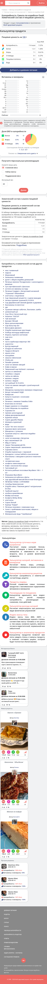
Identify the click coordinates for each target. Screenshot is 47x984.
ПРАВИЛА (16, 957)
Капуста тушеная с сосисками (17, 397)
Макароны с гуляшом (14, 431)
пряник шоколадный (13, 413)
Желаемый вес (7, 180)
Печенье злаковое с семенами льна (19, 507)
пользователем (22, 23)
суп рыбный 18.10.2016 (14, 383)
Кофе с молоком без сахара (16, 466)
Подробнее (21, 245)
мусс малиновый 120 (13, 440)
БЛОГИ (6, 918)
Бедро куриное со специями (16, 406)
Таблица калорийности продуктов (20, 10)
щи (6, 307)
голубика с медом (12, 374)
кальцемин (9, 355)
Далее (23, 190)
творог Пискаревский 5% (15, 445)
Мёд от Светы (10, 443)
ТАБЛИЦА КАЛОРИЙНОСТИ (12, 930)
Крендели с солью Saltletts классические (21, 454)
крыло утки (9, 353)
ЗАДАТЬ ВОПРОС (9, 953)
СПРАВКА (7, 946)
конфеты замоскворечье (15, 463)
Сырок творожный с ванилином (18, 447)
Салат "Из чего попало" (14, 427)
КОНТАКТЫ (19, 953)
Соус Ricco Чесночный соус (16, 314)
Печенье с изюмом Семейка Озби (18, 401)
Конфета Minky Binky (13, 498)
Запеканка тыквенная (14, 277)
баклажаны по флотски (14, 305)
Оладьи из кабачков (13, 348)
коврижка (9, 436)
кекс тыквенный (11, 270)
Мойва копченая (12, 495)
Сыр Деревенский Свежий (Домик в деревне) (23, 303)
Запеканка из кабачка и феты (17, 477)
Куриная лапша (11, 417)
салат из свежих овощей (15, 365)
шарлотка (9, 344)
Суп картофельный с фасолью (17, 286)
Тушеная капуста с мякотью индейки (20, 433)
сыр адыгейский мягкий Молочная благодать (23, 479)
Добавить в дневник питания (23, 70)
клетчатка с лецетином (14, 296)
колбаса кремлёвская (14, 493)
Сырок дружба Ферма (14, 420)
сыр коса (8, 337)
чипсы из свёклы (12, 376)
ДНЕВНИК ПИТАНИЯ (10, 910)
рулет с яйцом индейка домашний (19, 280)
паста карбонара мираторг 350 (17, 342)
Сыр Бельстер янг (12, 325)
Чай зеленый (10, 319)
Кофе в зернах (11, 367)
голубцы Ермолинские (14, 484)
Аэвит (7, 339)
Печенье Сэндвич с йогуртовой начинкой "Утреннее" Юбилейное (22, 292)
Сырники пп (10, 410)
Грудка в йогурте (12, 351)
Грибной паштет (12, 491)
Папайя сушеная (11, 362)
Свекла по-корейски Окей (36, 12)
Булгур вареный (11, 346)
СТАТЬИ (6, 922)
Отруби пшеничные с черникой (18, 452)
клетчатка (9, 500)
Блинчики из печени (13, 404)
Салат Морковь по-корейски (16, 408)
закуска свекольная (13, 358)
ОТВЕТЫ (6, 938)
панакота (9, 399)
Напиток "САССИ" (12, 316)
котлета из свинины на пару (16, 289)
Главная (4, 10)
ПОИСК (6, 926)
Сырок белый (10, 502)
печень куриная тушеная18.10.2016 (19, 300)
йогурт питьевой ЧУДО (14, 392)
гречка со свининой (13, 371)
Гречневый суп (11, 468)
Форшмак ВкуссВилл (13, 475)
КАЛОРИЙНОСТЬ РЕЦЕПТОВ (12, 934)
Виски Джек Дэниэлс (13, 328)
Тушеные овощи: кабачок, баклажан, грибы (23, 309)
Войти (42, 3)
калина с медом (11, 381)
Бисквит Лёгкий (11, 321)
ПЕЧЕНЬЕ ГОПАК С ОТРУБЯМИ (17, 482)
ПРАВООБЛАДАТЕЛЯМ (11, 942)
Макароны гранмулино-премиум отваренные (23, 390)
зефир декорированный (15, 415)
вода (7, 424)
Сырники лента (11, 450)
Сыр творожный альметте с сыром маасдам (23, 298)
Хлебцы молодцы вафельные (17, 332)
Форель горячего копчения (16, 335)
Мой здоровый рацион (12, 25)
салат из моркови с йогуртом (17, 438)
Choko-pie (9, 360)
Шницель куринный (13, 422)
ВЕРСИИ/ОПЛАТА (9, 949)
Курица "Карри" (11, 505)
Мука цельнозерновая (14, 323)
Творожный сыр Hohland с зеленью (19, 369)
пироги (8, 273)
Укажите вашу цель (9, 165)
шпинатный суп (11, 312)
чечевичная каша (12, 461)
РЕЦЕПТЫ (7, 914)
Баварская (9, 394)
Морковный (10, 275)
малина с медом (11, 378)
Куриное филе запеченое (15, 429)
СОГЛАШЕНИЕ (8, 957)
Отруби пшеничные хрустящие (18, 330)
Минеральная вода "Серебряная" (18, 514)
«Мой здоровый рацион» (31, 255)
